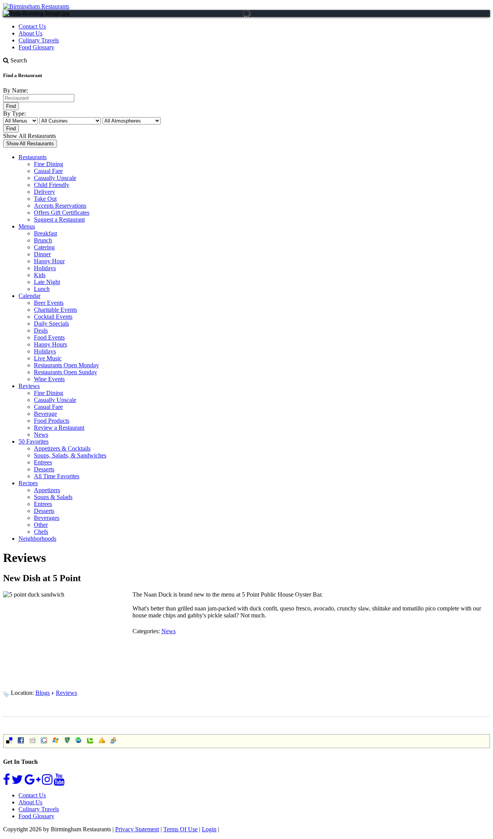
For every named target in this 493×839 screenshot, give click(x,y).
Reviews (29, 386)
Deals (41, 330)
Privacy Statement (137, 829)
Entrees (43, 462)
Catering (44, 247)
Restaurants (32, 157)
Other (41, 524)
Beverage (45, 413)
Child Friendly (51, 185)
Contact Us (32, 26)
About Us (30, 33)
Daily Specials (51, 323)
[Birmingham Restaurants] (36, 6)
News (41, 434)
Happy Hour (49, 261)
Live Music (48, 358)
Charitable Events (55, 309)
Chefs (41, 531)
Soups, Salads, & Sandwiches (70, 455)
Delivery (44, 191)
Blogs (42, 692)
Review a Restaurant (59, 427)
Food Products (51, 420)
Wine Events (49, 379)
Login (209, 829)
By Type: (14, 113)
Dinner (42, 254)
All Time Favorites (56, 476)
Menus (26, 226)
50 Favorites (33, 441)
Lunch (42, 289)
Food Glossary (36, 47)
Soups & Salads (53, 497)
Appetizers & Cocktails (62, 448)
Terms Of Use (180, 829)
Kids (39, 275)
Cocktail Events (53, 316)
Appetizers (47, 490)
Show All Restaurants (29, 136)
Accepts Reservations (60, 205)
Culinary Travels (38, 40)
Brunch (43, 240)
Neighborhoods (37, 538)
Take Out (45, 198)
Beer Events (49, 302)
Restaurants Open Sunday (65, 372)
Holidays (45, 268)
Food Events (49, 337)
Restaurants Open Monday (66, 365)
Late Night (47, 282)
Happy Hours (50, 344)
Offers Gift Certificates (61, 212)
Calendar (29, 296)
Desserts (44, 469)
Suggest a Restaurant (59, 219)
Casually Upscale (55, 178)
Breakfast (45, 233)
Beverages (46, 517)
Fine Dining (48, 164)
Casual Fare (48, 171)
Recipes (28, 483)
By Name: (15, 90)
